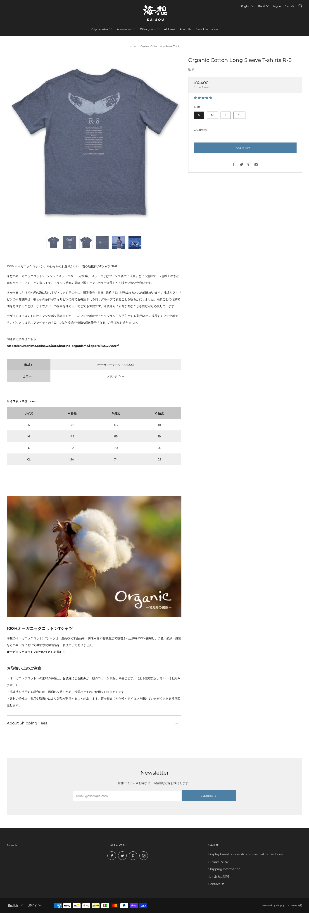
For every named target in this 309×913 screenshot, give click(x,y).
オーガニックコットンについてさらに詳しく (36, 652)
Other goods (147, 29)
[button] (203, 98)
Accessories (124, 29)
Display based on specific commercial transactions (245, 854)
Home (132, 46)
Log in (277, 6)
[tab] (53, 242)
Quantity (200, 129)
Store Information (207, 29)
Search (12, 845)
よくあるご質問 (218, 876)
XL (239, 115)
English (245, 6)
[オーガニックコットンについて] (94, 556)
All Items (169, 29)
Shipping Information (224, 869)
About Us (185, 29)
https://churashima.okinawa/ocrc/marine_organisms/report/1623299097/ (63, 346)
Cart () (289, 6)
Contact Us (216, 884)
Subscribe (207, 795)
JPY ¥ (261, 6)
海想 (191, 70)
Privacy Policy (218, 861)
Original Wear (99, 29)
